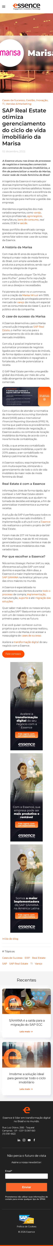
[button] (3, 6)
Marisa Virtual (30, 295)
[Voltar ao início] (26, 6)
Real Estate (38, 958)
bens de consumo (28, 219)
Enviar (26, 1187)
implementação (36, 594)
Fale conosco (13, 653)
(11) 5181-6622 (9, 1133)
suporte (23, 598)
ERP (27, 958)
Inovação (42, 100)
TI (31, 963)
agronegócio (34, 216)
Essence (45, 521)
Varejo (38, 963)
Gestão (30, 100)
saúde (23, 223)
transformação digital (26, 642)
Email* (8, 1171)
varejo (37, 212)
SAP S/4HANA (10, 577)
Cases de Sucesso (12, 958)
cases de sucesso (31, 635)
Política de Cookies (26, 1226)
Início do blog (10, 938)
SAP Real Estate (18, 963)
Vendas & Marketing (18, 103)
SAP (4, 963)
